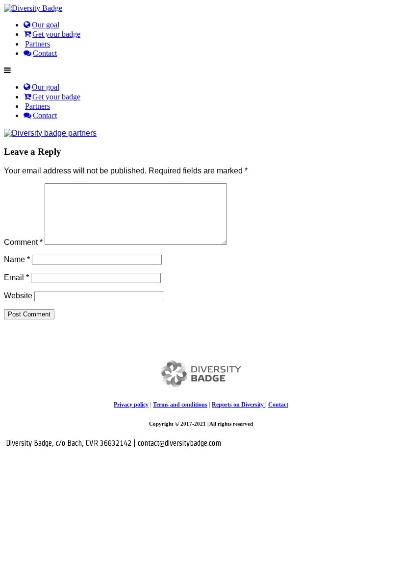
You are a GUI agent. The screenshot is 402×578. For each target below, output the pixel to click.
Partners (37, 44)
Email (16, 277)
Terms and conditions (180, 404)
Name (17, 259)
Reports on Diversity (238, 404)
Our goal (45, 25)
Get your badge (56, 34)
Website (18, 295)
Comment (23, 242)
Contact (45, 53)
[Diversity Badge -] (33, 8)
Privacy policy (131, 404)
